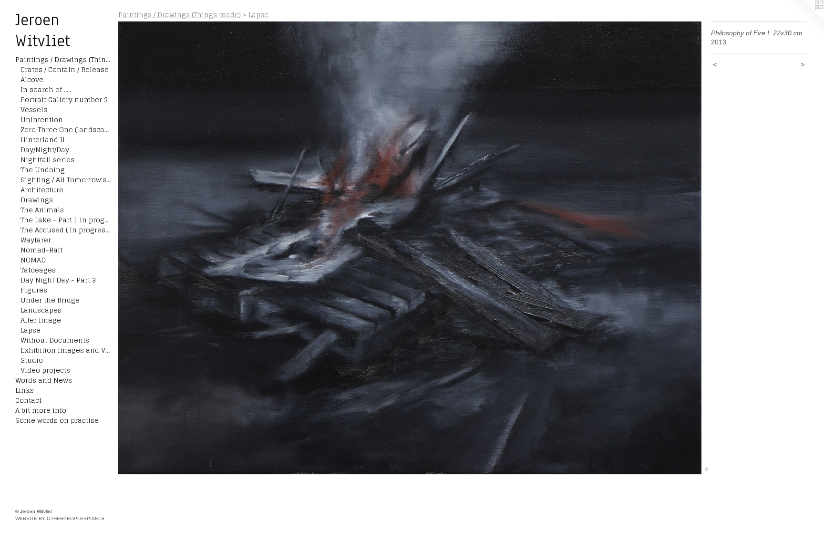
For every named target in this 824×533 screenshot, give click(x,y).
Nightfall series (47, 160)
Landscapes (41, 310)
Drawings (37, 200)
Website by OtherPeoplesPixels (59, 518)
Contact (28, 400)
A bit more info (40, 410)
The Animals (42, 210)
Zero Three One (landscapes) (66, 130)
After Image (41, 320)
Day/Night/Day (45, 150)
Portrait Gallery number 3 (64, 99)
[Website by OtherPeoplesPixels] (805, 19)
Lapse (31, 330)
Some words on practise (57, 420)
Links (24, 390)
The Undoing (43, 170)
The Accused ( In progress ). (66, 230)
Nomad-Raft (41, 250)
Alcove (32, 79)
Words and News (43, 380)
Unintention (42, 120)
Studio (32, 360)
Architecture (42, 190)
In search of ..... (46, 89)
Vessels (34, 110)
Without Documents (55, 340)
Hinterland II (43, 140)
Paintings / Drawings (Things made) (63, 59)
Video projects (45, 370)
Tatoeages (38, 270)
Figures (34, 290)
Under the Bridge (50, 300)
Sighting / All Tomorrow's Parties (66, 180)
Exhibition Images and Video (66, 350)
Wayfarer (36, 240)
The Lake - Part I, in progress (66, 220)
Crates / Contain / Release (65, 69)
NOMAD (33, 260)
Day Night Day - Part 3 (58, 280)
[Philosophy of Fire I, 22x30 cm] (409, 247)
